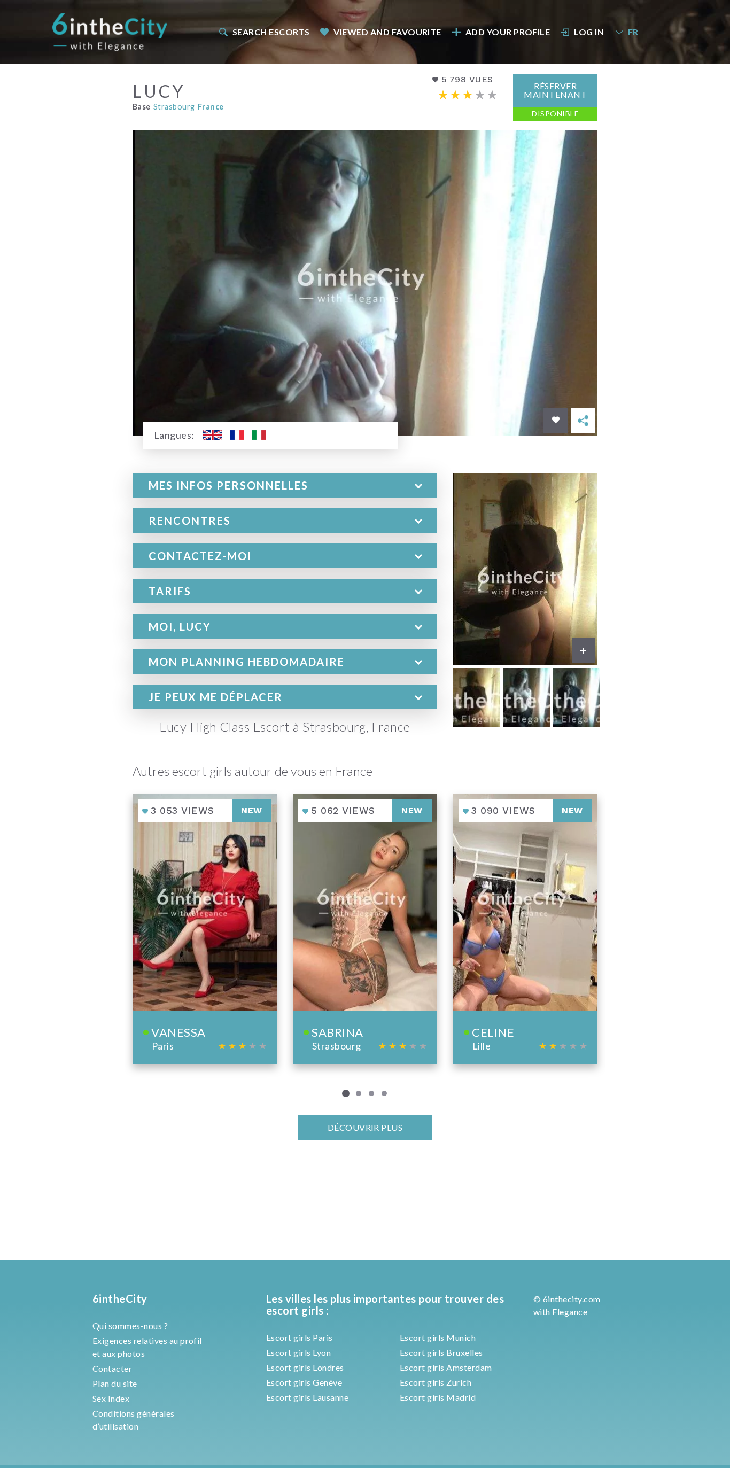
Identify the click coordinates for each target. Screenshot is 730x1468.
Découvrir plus (365, 1127)
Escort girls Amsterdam (446, 1367)
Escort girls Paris (299, 1337)
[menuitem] (263, 31)
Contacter (112, 1368)
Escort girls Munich (438, 1337)
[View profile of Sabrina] (365, 929)
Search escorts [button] (271, 32)
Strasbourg (174, 106)
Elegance (569, 1312)
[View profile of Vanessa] (205, 929)
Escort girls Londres (305, 1367)
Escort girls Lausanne (307, 1397)
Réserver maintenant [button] (555, 90)
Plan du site (114, 1383)
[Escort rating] (467, 95)
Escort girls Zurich (435, 1382)
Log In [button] (589, 32)
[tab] (285, 485)
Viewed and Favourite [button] (387, 32)
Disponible (555, 113)
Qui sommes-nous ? (130, 1326)
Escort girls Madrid (438, 1397)
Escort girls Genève (304, 1382)
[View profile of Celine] (525, 929)
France (211, 106)
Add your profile (507, 32)
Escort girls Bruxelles (441, 1352)
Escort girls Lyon (298, 1352)
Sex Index (110, 1398)
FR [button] (633, 32)
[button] (285, 485)
